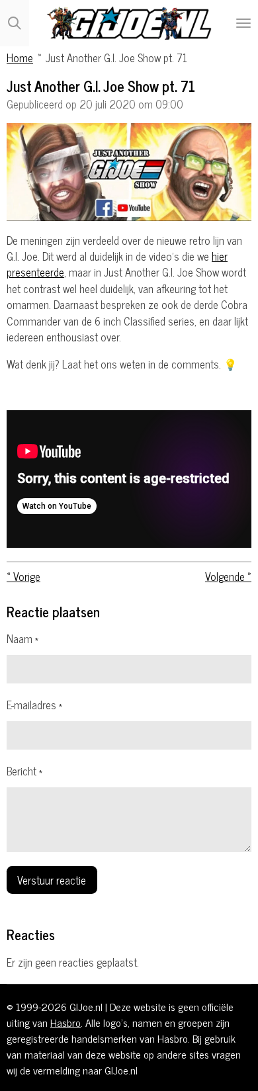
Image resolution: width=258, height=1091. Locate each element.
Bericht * (24, 771)
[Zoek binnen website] (14, 23)
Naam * (22, 638)
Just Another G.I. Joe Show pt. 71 (116, 57)
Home (20, 57)
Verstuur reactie (51, 880)
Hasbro (65, 1022)
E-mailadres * (34, 705)
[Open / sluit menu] (243, 23)
